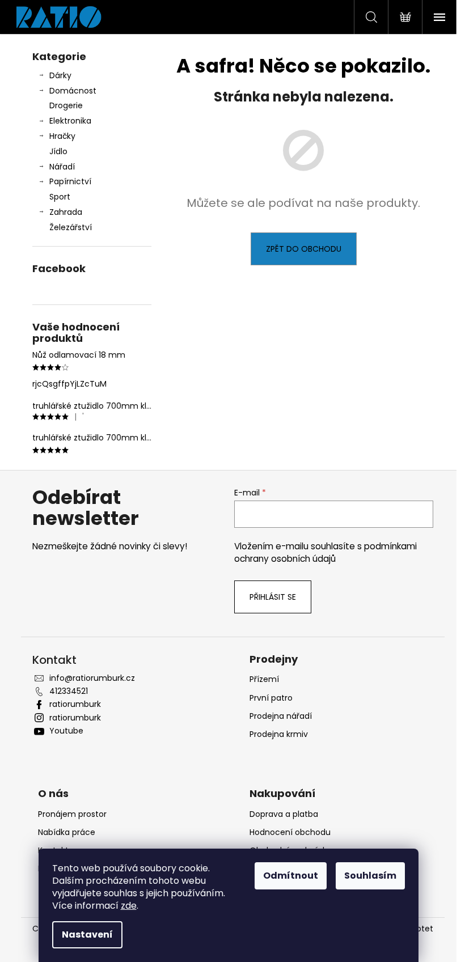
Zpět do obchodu (303, 249)
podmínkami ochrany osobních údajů (325, 552)
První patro (271, 698)
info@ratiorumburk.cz (92, 678)
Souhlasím (370, 875)
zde (129, 905)
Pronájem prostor (72, 814)
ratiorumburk (75, 704)
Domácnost (72, 90)
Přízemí (264, 679)
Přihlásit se (273, 597)
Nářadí (62, 166)
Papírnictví (70, 181)
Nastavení (87, 934)
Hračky (62, 136)
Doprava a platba (284, 814)
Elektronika (70, 120)
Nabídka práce (66, 832)
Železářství (70, 227)
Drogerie (66, 105)
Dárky (60, 75)
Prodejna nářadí (281, 716)
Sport (59, 196)
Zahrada (65, 212)
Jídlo (58, 151)
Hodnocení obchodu (290, 832)
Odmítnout (290, 875)
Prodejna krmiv (279, 734)
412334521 (68, 691)
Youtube (66, 730)
